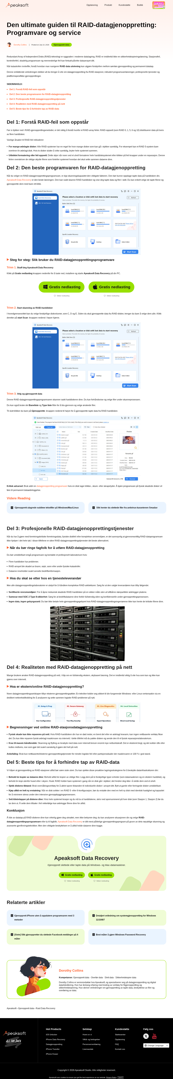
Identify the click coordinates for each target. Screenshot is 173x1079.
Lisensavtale (88, 1049)
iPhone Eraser (52, 1054)
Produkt (108, 5)
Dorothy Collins (20, 45)
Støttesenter (120, 1034)
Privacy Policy (111, 1077)
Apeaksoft (11, 1008)
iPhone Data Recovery (55, 1039)
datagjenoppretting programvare (52, 486)
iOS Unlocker (51, 1034)
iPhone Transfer (53, 1049)
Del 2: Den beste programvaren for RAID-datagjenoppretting (40, 94)
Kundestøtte (124, 5)
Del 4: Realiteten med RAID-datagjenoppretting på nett (37, 104)
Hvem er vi (87, 1034)
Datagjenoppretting (54, 1044)
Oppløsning (92, 5)
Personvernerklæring (91, 1044)
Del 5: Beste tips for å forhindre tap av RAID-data (34, 109)
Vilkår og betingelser (91, 1039)
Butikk (140, 5)
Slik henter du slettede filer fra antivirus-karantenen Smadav (126, 507)
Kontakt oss (120, 1049)
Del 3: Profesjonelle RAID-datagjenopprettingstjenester (37, 99)
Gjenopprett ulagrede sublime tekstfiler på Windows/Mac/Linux (47, 507)
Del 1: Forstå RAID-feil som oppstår (27, 89)
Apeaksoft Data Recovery (19, 180)
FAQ (117, 1044)
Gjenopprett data (61, 45)
